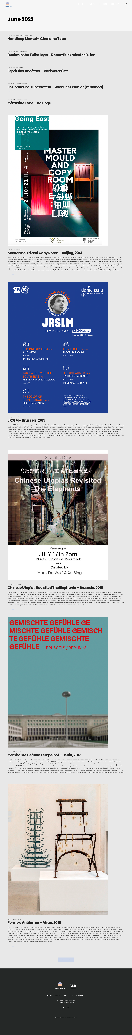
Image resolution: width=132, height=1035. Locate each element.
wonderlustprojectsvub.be (66, 1002)
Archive (20, 35)
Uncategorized (27, 35)
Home (49, 995)
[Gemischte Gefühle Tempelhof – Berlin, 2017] (58, 682)
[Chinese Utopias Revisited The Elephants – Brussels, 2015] (58, 515)
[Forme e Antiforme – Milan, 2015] (58, 849)
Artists (25, 51)
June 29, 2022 (11, 35)
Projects (68, 995)
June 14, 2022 (11, 249)
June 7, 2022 (11, 751)
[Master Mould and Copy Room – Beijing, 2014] (58, 180)
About (58, 995)
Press (19, 249)
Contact (80, 995)
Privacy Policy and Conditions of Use (66, 1017)
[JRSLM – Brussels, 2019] (58, 347)
